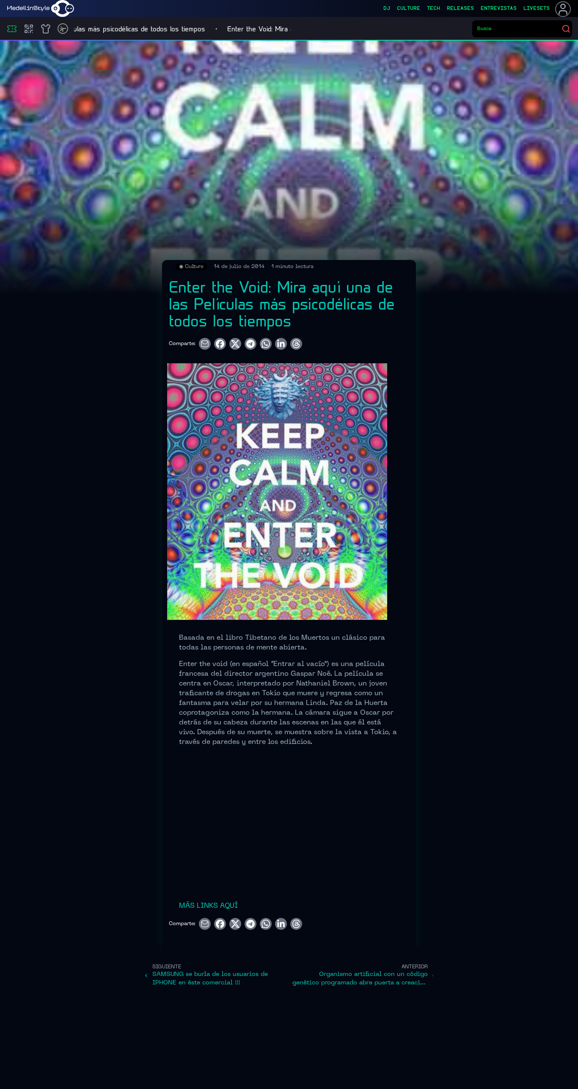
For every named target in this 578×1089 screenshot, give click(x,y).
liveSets (536, 8)
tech (433, 8)
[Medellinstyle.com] (40, 8)
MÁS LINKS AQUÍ (208, 906)
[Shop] (46, 29)
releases (460, 8)
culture (408, 8)
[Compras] (29, 29)
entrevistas (499, 8)
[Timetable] (63, 28)
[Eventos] (12, 29)
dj (386, 8)
